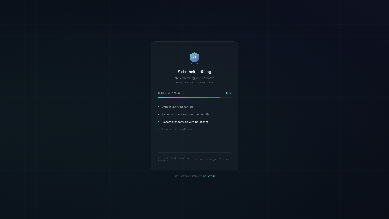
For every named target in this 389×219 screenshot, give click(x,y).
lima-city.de (208, 176)
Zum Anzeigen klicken (214, 159)
